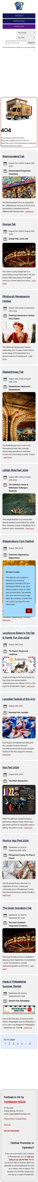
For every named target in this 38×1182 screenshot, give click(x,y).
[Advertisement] (19, 75)
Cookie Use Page (15, 601)
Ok (29, 611)
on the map (32, 143)
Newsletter (19, 26)
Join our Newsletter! (11, 1130)
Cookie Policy (21, 1118)
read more (29, 211)
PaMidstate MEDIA (15, 1102)
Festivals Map (19, 21)
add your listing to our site (21, 1158)
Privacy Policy (9, 1118)
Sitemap (7, 1124)
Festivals (19, 16)
